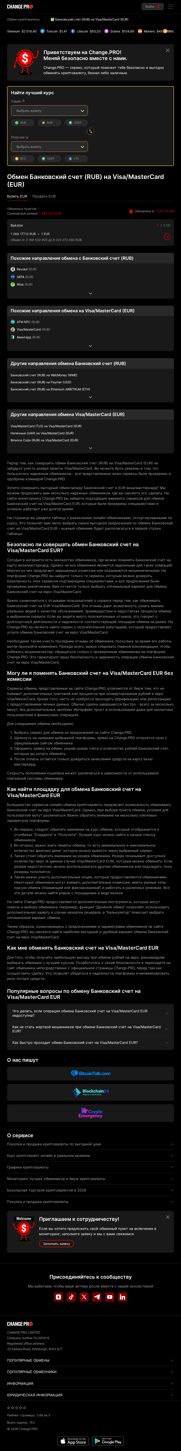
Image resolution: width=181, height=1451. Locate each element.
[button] (17, 196)
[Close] (167, 50)
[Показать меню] (170, 6)
